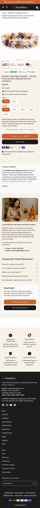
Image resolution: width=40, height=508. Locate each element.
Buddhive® (22, 505)
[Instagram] (7, 405)
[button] (5, 64)
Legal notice (18, 495)
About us (5, 457)
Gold (5, 101)
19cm (31, 109)
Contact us (6, 461)
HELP (4, 444)
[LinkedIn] (15, 405)
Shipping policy (8, 495)
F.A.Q (4, 454)
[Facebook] (3, 405)
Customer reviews (8, 468)
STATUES (5, 414)
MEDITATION (6, 426)
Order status (6, 472)
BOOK (4, 437)
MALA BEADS (6, 422)
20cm (6, 114)
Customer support (8, 465)
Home (4, 13)
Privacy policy (19, 493)
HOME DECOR (7, 433)
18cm (23, 109)
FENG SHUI (6, 429)
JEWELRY (11, 13)
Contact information (30, 495)
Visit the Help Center (20, 308)
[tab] (17, 59)
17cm (14, 109)
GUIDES (4, 440)
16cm (6, 109)
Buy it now (20, 142)
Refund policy (9, 493)
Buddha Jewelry (21, 13)
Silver (14, 101)
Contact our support (20, 302)
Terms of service (30, 493)
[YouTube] (11, 405)
